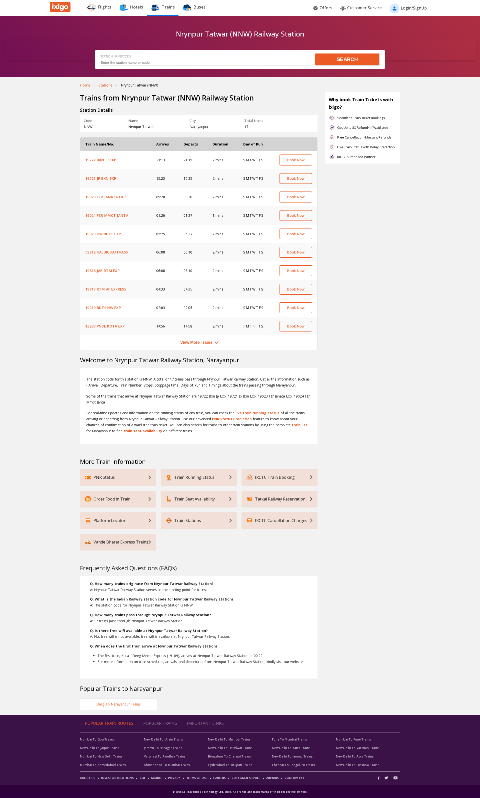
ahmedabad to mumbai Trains (167, 765)
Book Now (295, 160)
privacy (174, 778)
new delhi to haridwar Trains (230, 748)
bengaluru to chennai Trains (229, 756)
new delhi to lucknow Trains (357, 765)
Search (347, 59)
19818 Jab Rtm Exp (102, 270)
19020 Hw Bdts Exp (103, 234)
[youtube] (395, 778)
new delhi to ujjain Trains (163, 739)
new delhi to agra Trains (355, 756)
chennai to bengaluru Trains (293, 765)
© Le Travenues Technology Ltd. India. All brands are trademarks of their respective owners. (240, 792)
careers (219, 778)
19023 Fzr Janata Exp (105, 196)
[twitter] (386, 778)
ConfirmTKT (294, 778)
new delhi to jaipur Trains (99, 748)
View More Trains (196, 342)
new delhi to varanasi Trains (357, 748)
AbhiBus (272, 778)
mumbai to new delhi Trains (101, 756)
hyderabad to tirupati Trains (230, 765)
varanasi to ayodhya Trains (165, 756)
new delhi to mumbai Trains (229, 739)
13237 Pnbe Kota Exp (105, 326)
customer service (246, 778)
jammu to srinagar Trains (163, 748)
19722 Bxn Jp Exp (100, 160)
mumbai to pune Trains (353, 739)
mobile (156, 778)
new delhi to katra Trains (291, 748)
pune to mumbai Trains (289, 739)
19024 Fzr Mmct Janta (106, 215)
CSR (142, 778)
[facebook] (380, 778)
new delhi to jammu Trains (292, 756)
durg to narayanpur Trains (118, 704)
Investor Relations (117, 778)
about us (87, 778)
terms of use (197, 778)
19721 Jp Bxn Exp (100, 178)
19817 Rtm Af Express (105, 289)
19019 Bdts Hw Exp (103, 307)
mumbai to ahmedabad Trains (103, 765)
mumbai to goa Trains (97, 739)
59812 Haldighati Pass (106, 252)
